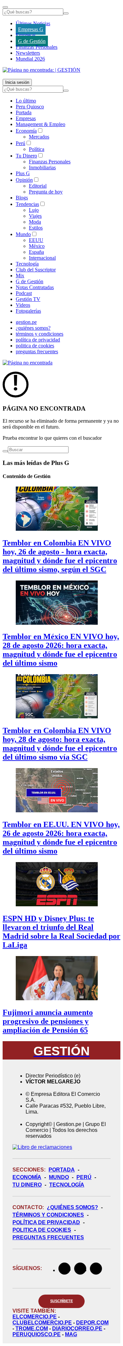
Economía (26, 131)
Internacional (42, 258)
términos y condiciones (39, 334)
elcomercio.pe (34, 1316)
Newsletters (28, 53)
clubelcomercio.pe (42, 1322)
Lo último (26, 100)
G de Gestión (32, 41)
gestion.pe (26, 322)
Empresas (26, 35)
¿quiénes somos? (33, 328)
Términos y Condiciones (48, 1215)
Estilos (36, 227)
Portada (23, 112)
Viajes (35, 216)
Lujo (34, 210)
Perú (20, 143)
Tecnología (27, 264)
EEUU (36, 240)
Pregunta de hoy (46, 191)
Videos (23, 305)
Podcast (24, 293)
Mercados (39, 136)
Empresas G (30, 29)
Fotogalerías (28, 311)
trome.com (31, 1328)
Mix (20, 275)
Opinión (24, 180)
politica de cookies (35, 345)
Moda (35, 222)
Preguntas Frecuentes (48, 1237)
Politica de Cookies (41, 1230)
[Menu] (5, 7)
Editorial (38, 186)
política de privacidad (38, 339)
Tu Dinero (26, 155)
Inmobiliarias (42, 167)
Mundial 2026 (30, 59)
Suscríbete (61, 1301)
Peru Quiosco (30, 106)
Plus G (23, 173)
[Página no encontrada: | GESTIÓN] (41, 70)
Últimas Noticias (33, 23)
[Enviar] (66, 13)
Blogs (22, 197)
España (36, 252)
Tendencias (27, 204)
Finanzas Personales (36, 47)
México (37, 246)
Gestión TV (28, 299)
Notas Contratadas (35, 287)
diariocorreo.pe (77, 1328)
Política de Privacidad (46, 1222)
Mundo (23, 234)
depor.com (92, 1322)
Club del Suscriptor (36, 269)
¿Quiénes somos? (72, 1207)
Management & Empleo (40, 124)
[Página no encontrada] (27, 362)
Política (36, 149)
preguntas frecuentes (37, 351)
